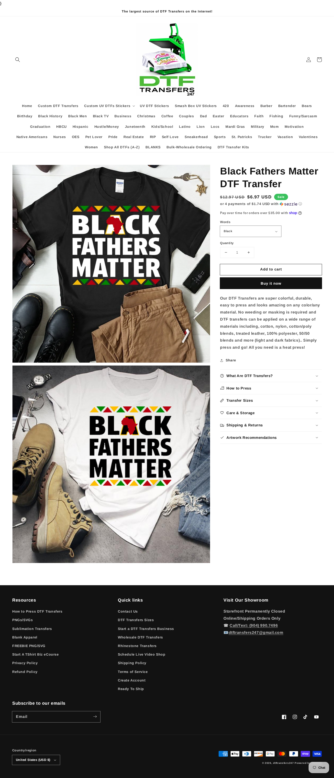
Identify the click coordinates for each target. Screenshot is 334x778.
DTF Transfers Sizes (136, 620)
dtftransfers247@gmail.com (256, 632)
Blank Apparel (24, 637)
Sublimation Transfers (32, 629)
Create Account (131, 680)
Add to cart (271, 269)
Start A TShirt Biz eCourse (35, 654)
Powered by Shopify (308, 763)
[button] (17, 59)
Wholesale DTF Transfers (140, 637)
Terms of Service (133, 672)
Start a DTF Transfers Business (146, 629)
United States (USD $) (33, 760)
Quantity (227, 243)
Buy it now (271, 283)
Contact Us (128, 611)
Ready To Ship (131, 689)
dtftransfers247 (283, 763)
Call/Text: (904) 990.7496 (254, 625)
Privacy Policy (25, 663)
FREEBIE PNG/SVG (28, 646)
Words (225, 222)
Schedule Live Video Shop (141, 654)
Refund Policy (25, 672)
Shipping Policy (132, 663)
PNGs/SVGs (22, 620)
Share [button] (231, 360)
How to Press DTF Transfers (37, 611)
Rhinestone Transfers (137, 646)
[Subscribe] (94, 716)
